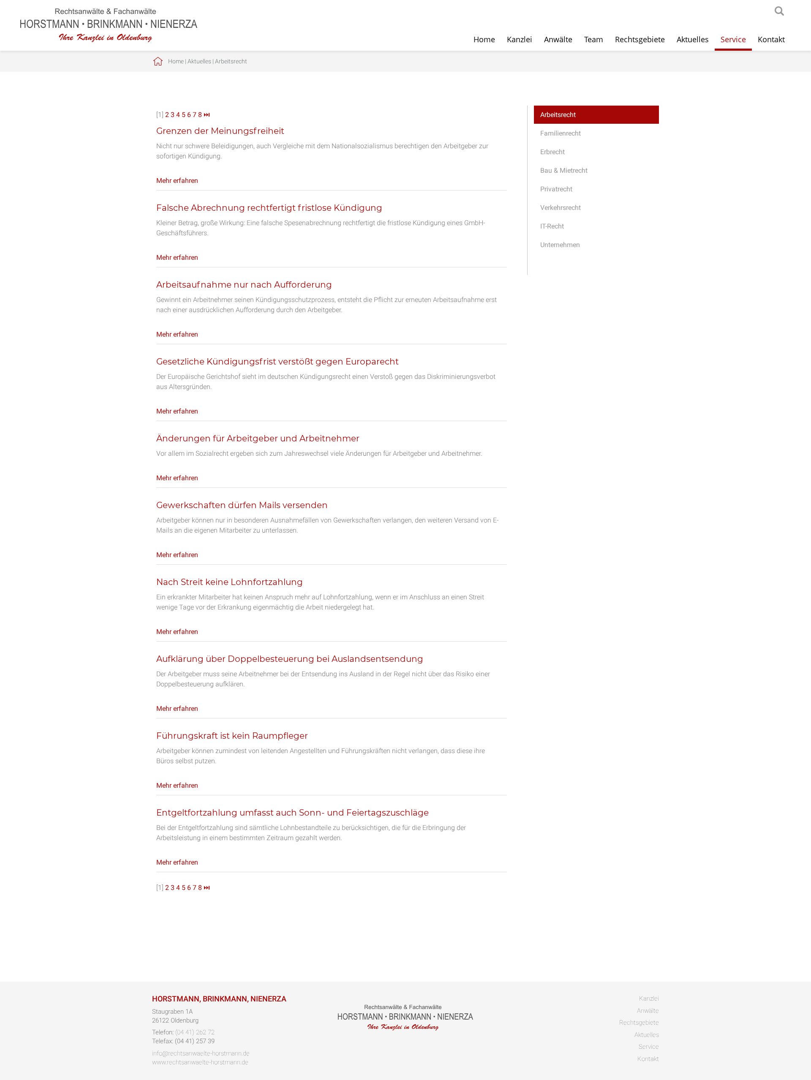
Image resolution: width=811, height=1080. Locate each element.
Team (593, 39)
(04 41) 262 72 (195, 1032)
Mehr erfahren (177, 181)
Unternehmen (560, 245)
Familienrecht (560, 133)
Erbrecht (552, 152)
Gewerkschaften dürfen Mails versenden (242, 505)
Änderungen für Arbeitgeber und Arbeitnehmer (257, 438)
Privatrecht (556, 189)
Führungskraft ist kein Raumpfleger (232, 736)
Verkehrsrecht (560, 208)
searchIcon (779, 11)
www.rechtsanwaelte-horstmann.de (200, 1062)
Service (733, 39)
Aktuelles (693, 39)
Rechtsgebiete (640, 39)
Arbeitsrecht (231, 61)
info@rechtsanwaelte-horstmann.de (201, 1053)
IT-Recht (552, 226)
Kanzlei (519, 39)
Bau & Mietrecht (564, 170)
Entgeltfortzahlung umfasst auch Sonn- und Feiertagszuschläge (292, 813)
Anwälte (558, 39)
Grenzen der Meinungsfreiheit (220, 131)
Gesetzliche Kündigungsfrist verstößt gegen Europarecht (277, 361)
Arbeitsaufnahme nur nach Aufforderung (244, 285)
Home (484, 39)
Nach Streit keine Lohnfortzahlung (229, 582)
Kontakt (771, 39)
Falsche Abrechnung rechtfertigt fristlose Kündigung (269, 208)
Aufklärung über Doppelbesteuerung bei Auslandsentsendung (289, 659)
